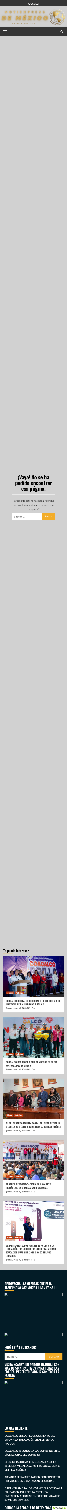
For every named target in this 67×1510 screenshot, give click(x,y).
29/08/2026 (26, 1008)
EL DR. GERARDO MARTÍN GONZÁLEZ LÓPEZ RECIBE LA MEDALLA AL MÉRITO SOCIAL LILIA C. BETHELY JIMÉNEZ (33, 1124)
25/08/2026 (26, 1191)
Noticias (19, 993)
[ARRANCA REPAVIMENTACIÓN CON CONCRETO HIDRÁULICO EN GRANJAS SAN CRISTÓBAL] (33, 1160)
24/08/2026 (26, 1259)
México (9, 1115)
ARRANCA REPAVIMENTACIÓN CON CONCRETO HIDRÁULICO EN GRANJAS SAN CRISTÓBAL (28, 1185)
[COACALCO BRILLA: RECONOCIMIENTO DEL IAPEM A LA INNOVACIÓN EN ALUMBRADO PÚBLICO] (33, 976)
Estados (10, 993)
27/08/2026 (26, 1069)
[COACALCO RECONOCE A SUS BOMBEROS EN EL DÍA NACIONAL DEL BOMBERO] (33, 1037)
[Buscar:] (27, 516)
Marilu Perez (13, 1008)
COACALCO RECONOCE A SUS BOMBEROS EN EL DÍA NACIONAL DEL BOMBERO (31, 1063)
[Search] (62, 31)
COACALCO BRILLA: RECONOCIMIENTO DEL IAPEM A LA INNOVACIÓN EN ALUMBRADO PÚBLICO (33, 1002)
